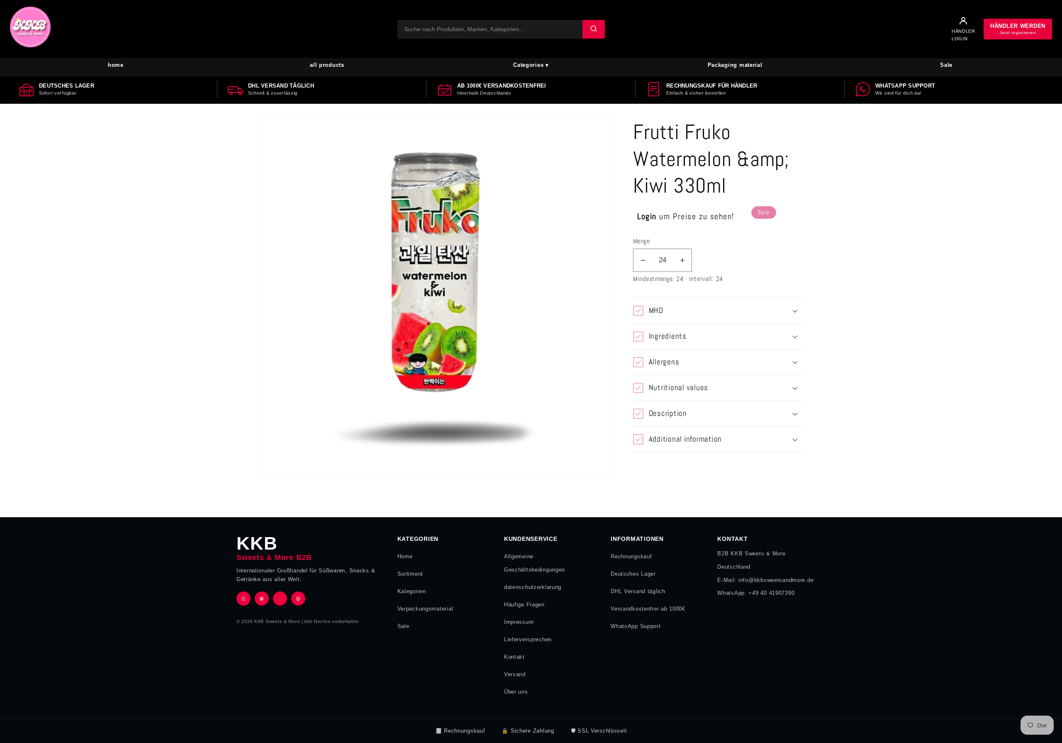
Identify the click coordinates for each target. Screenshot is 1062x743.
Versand (515, 674)
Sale (946, 65)
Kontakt (514, 657)
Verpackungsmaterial (425, 609)
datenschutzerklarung (532, 587)
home (116, 65)
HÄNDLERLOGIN (963, 35)
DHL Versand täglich (638, 591)
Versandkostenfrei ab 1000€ (648, 609)
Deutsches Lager (633, 574)
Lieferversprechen (528, 639)
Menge (641, 241)
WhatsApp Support (636, 626)
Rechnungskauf (631, 556)
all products (327, 65)
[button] (719, 310)
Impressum (518, 622)
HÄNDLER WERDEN (1017, 29)
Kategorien (411, 591)
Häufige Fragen (524, 604)
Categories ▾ (531, 65)
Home (405, 556)
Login (647, 216)
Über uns (516, 692)
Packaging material (735, 65)
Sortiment (410, 574)
